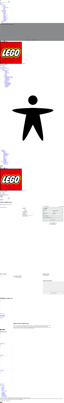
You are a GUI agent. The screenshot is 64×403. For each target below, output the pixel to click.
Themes (4, 151)
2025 (6, 74)
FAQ (0, 167)
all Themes (4, 160)
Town (25, 209)
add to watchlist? (52, 223)
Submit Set (3, 392)
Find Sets (3, 69)
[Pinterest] (1, 329)
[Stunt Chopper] (6, 382)
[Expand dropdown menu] (9, 82)
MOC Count (7, 80)
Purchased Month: (55, 210)
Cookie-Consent (4, 395)
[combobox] (4, 198)
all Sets (6, 71)
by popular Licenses (6, 82)
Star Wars (3, 388)
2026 (6, 73)
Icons (4, 157)
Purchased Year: (45, 213)
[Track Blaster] (6, 353)
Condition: (44, 208)
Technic (4, 152)
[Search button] (9, 198)
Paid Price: (54, 213)
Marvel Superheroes (8, 84)
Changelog (3, 393)
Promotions (23, 63)
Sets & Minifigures (6, 162)
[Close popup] (0, 23)
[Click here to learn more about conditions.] (46, 208)
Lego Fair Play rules (20, 399)
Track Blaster (2, 355)
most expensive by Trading (9, 77)
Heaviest (6, 81)
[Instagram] (1, 402)
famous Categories (6, 70)
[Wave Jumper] (6, 368)
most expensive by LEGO (8, 76)
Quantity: (44, 210)
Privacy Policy (4, 394)
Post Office (2, 315)
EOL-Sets (7, 72)
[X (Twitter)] (0, 329)
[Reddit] (2, 329)
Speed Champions (5, 154)
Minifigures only (5, 163)
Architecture (5, 155)
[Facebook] (4, 329)
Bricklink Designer (6, 153)
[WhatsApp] (3, 329)
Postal (25, 210)
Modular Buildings (7, 83)
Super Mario (7, 86)
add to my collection (52, 219)
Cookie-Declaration (4, 396)
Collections (4, 161)
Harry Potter (7, 85)
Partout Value (7, 78)
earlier (6, 75)
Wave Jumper (2, 370)
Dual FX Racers (2, 343)
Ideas (4, 156)
